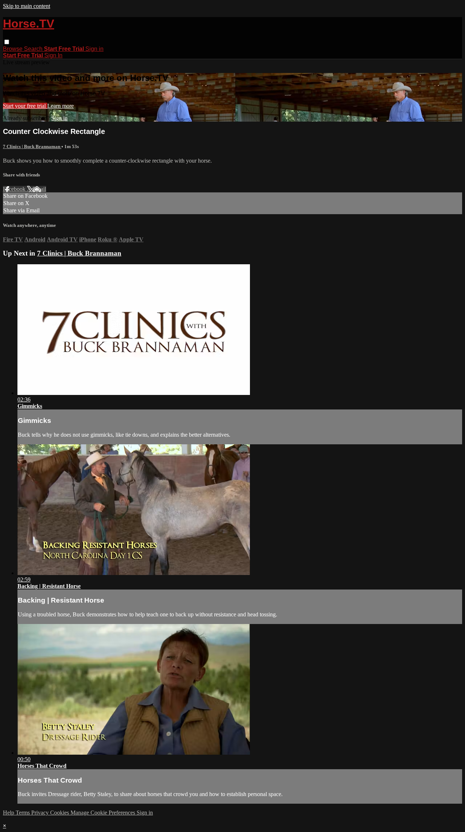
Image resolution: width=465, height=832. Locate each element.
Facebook (15, 189)
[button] (6, 42)
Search (34, 49)
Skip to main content (26, 6)
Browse (13, 49)
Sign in (94, 49)
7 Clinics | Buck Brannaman (32, 146)
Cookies (60, 812)
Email (39, 189)
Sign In (53, 55)
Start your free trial (25, 106)
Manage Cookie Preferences (103, 812)
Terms (23, 812)
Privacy (40, 812)
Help (9, 812)
